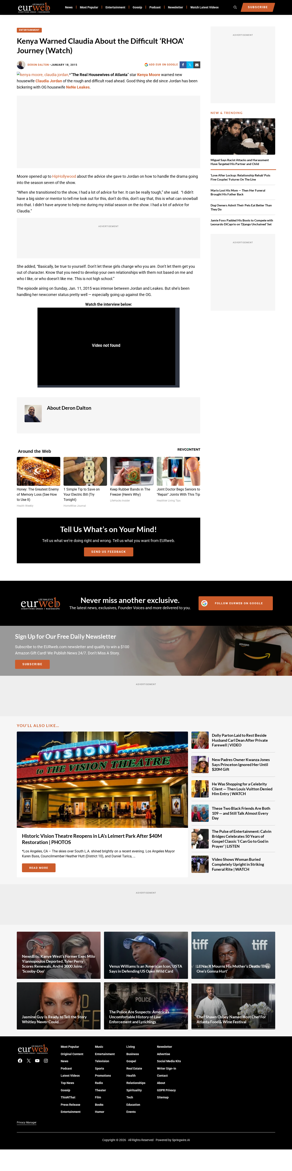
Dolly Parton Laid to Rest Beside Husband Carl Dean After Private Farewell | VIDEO (240, 740)
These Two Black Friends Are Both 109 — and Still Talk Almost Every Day (241, 813)
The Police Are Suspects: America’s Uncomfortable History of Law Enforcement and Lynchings (139, 1016)
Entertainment (29, 30)
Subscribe (32, 664)
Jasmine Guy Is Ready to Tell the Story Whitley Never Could (54, 1019)
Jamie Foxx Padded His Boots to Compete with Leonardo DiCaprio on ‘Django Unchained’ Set (242, 222)
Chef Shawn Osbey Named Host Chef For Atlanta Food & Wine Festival (231, 1019)
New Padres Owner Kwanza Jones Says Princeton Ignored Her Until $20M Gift (241, 764)
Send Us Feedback (108, 552)
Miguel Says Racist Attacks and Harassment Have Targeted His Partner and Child (240, 162)
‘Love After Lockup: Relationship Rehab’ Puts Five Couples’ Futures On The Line (240, 177)
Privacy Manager (26, 1122)
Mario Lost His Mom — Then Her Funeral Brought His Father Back (238, 192)
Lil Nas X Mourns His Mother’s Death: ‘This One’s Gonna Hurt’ (233, 968)
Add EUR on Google (163, 64)
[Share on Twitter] (189, 64)
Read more (42, 868)
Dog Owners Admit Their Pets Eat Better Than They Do (241, 207)
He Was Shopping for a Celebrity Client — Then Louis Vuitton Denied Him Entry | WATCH (242, 789)
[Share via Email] (196, 64)
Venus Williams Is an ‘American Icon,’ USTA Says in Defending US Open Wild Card (145, 968)
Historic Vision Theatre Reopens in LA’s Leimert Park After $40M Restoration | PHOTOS (92, 839)
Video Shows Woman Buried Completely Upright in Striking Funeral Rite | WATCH (238, 864)
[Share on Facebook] (183, 64)
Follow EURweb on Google (239, 603)
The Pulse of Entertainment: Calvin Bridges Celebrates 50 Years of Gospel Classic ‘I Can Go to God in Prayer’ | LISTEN (241, 838)
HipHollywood (64, 176)
